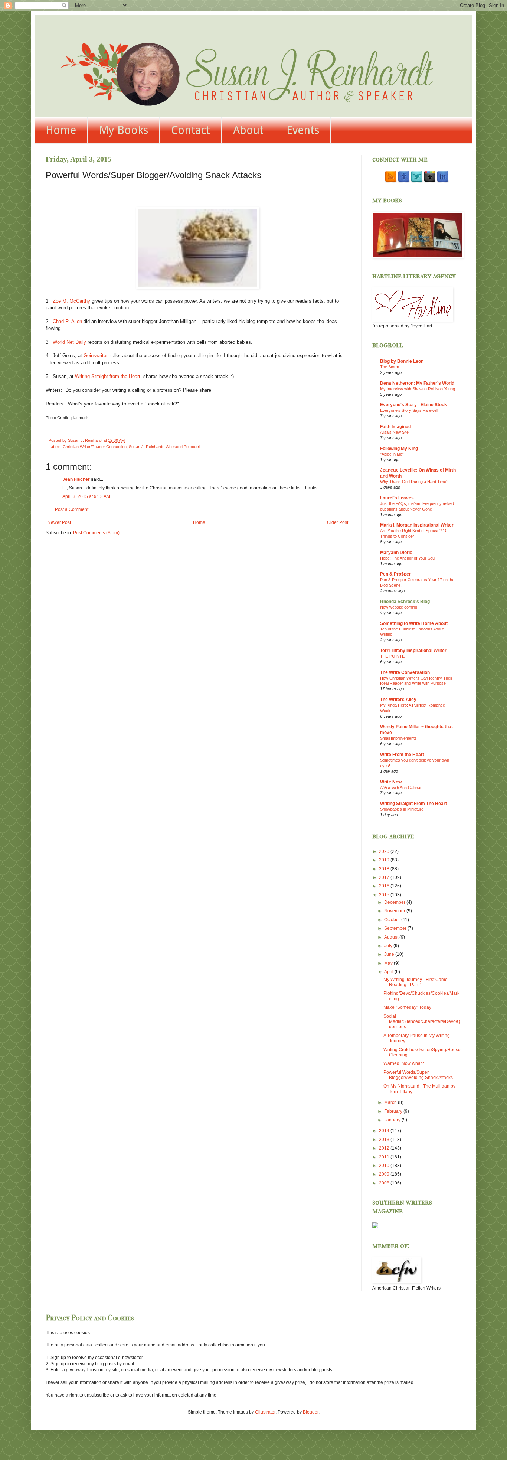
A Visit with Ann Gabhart (401, 787)
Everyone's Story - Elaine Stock (413, 404)
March (391, 1102)
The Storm (389, 367)
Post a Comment (71, 509)
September (396, 928)
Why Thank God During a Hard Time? (414, 481)
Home (61, 130)
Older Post (337, 522)
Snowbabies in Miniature (401, 809)
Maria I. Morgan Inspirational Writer (417, 525)
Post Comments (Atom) (96, 532)
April (389, 971)
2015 (384, 894)
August (391, 937)
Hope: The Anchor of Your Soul (407, 558)
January (393, 1119)
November (395, 910)
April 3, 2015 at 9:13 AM (86, 496)
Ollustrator (265, 1412)
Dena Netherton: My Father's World (417, 383)
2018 (384, 868)
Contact (190, 130)
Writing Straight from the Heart (107, 376)
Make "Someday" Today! (407, 1007)
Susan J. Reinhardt (146, 446)
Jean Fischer (76, 479)
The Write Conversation (405, 672)
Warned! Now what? (403, 1063)
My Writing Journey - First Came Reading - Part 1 (415, 982)
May (389, 963)
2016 (384, 886)
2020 (384, 851)
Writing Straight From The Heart (413, 803)
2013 (384, 1139)
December (395, 902)
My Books (123, 130)
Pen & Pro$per (395, 574)
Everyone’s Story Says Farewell (409, 410)
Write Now (391, 782)
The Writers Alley (398, 699)
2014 (384, 1130)
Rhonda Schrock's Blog (405, 601)
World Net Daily (69, 342)
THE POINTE (392, 656)
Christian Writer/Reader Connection (95, 446)
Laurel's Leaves (397, 498)
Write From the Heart (402, 754)
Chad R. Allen (67, 321)
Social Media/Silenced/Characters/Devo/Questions (421, 1022)
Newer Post (59, 522)
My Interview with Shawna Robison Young (417, 389)
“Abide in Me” (392, 454)
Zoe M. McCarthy (71, 301)
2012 (384, 1148)
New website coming (398, 607)
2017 (384, 877)
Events (303, 130)
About (248, 130)
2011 (384, 1157)
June (389, 954)
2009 (384, 1174)
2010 (384, 1165)
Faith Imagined (395, 426)
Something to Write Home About (414, 623)
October (392, 919)
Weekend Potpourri (183, 446)
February (393, 1111)
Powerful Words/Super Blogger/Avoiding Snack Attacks (418, 1075)
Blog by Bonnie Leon (401, 361)
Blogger (310, 1412)
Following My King (399, 448)
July (388, 945)
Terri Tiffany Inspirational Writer (413, 650)
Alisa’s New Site (394, 432)
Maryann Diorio (396, 552)
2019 (384, 860)
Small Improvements (398, 738)
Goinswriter (95, 355)
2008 (384, 1183)
